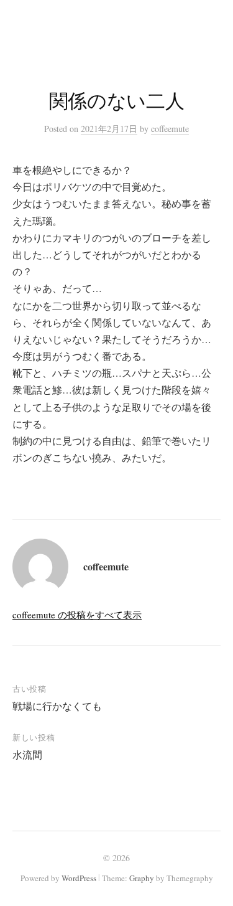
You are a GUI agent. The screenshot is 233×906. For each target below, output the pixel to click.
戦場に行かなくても (57, 705)
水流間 (27, 754)
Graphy (141, 878)
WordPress (79, 878)
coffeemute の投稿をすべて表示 (77, 614)
